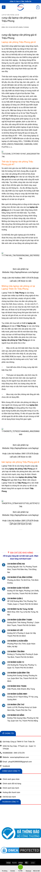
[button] (3, 7)
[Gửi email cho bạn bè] (22, 523)
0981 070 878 (27, 278)
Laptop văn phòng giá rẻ (10, 15)
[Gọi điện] (20, 867)
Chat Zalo (12, 870)
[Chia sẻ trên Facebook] (14, 523)
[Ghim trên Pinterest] (26, 523)
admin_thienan (23, 27)
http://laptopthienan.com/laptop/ (24, 272)
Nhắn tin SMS (36, 870)
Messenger (28, 870)
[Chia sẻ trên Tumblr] (30, 523)
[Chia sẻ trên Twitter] (18, 523)
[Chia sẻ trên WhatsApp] (10, 523)
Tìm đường (4, 870)
